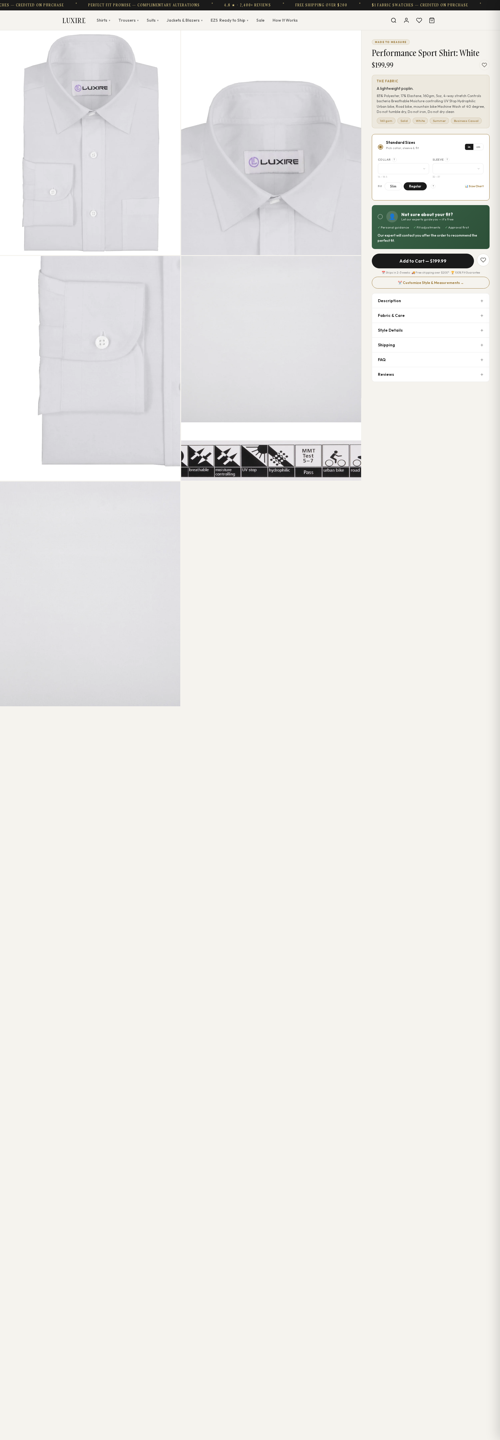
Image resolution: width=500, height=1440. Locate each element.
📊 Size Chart (474, 186)
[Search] (393, 20)
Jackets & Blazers (185, 20)
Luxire (74, 20)
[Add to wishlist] (484, 65)
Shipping (386, 345)
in (469, 147)
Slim (393, 186)
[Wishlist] (419, 20)
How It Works (285, 20)
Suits (153, 20)
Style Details (390, 330)
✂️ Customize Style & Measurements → (431, 282)
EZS (229, 20)
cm (478, 147)
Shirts (103, 20)
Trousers (128, 20)
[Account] (406, 20)
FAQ (382, 359)
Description (389, 300)
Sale (260, 20)
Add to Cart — (422, 261)
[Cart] (432, 20)
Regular (415, 186)
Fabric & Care (391, 315)
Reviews (386, 374)
